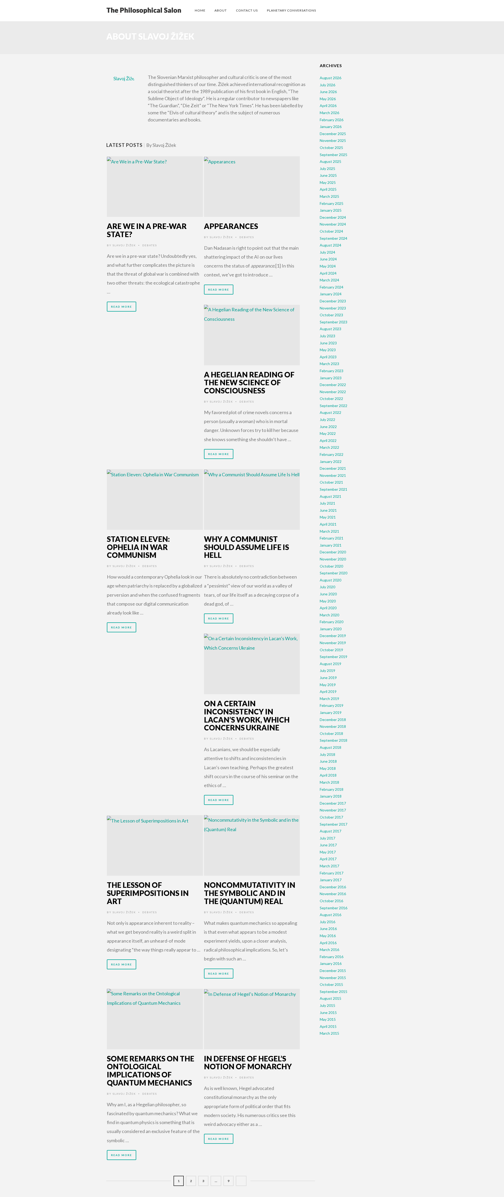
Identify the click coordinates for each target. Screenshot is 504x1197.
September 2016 (333, 908)
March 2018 (329, 782)
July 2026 (327, 85)
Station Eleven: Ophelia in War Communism (138, 547)
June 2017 (328, 845)
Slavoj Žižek (124, 245)
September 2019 (333, 656)
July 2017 (327, 838)
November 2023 (333, 308)
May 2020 (328, 601)
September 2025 (333, 154)
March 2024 (329, 280)
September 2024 (333, 238)
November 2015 (333, 977)
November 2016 (333, 893)
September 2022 (333, 405)
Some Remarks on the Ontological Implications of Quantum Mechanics (150, 1070)
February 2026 (331, 119)
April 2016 (328, 942)
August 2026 (330, 78)
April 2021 (328, 524)
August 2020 (330, 580)
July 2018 (327, 754)
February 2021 (331, 538)
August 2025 (330, 161)
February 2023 (331, 370)
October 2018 (331, 733)
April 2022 (328, 440)
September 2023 (333, 322)
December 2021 (333, 468)
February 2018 (331, 789)
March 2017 (329, 866)
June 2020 (328, 594)
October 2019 (331, 650)
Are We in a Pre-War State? (147, 230)
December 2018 (333, 719)
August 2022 (330, 412)
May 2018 (328, 768)
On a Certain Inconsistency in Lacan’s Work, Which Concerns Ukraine (247, 715)
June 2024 (328, 259)
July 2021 (327, 503)
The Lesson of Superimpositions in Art (148, 893)
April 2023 (328, 357)
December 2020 (333, 552)
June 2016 (328, 928)
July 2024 (327, 252)
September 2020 (333, 573)
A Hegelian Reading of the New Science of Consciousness (249, 382)
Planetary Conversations (291, 10)
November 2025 (333, 140)
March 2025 (329, 196)
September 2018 (333, 740)
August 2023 (330, 329)
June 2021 (328, 510)
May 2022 (328, 433)
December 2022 (333, 384)
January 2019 (331, 712)
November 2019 (333, 642)
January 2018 (331, 796)
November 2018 (333, 726)
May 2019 (328, 684)
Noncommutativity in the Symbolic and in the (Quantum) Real (249, 893)
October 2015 (331, 984)
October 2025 (331, 147)
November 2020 (333, 559)
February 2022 (331, 454)
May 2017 (328, 852)
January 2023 (331, 378)
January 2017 (331, 880)
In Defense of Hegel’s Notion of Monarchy (248, 1062)
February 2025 (331, 203)
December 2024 (333, 217)
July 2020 (327, 587)
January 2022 (331, 461)
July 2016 (327, 922)
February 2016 (331, 956)
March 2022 (329, 447)
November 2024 (333, 224)
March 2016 (329, 949)
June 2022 (328, 426)
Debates (149, 245)
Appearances (231, 226)
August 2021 (330, 496)
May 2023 (328, 350)
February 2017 (331, 873)
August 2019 (330, 663)
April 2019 (328, 691)
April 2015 (328, 1026)
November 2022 (333, 391)
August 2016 (330, 914)
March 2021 (329, 531)
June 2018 (328, 761)
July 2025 (327, 168)
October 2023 (331, 315)
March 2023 (329, 363)
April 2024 (328, 273)
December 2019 (333, 635)
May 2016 (328, 935)
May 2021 (328, 517)
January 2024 (331, 294)
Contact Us (247, 10)
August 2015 (330, 998)
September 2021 (333, 489)
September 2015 (333, 991)
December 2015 (333, 970)
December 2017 (333, 803)
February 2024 (331, 287)
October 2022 (331, 398)
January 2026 (331, 126)
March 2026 (329, 112)
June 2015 (328, 1012)
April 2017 (328, 859)
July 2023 (327, 336)
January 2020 (331, 629)
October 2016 (331, 901)
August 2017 (330, 831)
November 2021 (333, 475)
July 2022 (327, 419)
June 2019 (328, 677)
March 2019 (329, 698)
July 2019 (327, 670)
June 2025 (328, 175)
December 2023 (333, 301)
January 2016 (331, 963)
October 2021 (331, 482)
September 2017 (333, 824)
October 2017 (331, 817)
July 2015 (327, 1005)
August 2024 (330, 245)
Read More (121, 306)
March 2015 (329, 1033)
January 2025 (331, 210)
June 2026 (328, 91)
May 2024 (328, 266)
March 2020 (329, 615)
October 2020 (331, 566)
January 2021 (331, 545)
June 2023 (328, 343)
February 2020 (331, 621)
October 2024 (331, 231)
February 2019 (331, 705)
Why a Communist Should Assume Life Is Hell (246, 547)
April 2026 (328, 105)
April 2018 (328, 775)
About (220, 10)
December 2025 (333, 133)
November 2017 (333, 810)
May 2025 (328, 182)
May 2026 (328, 99)
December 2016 (333, 887)
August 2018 (330, 747)
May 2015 (328, 1019)
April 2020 (328, 608)
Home (200, 10)
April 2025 (328, 189)
